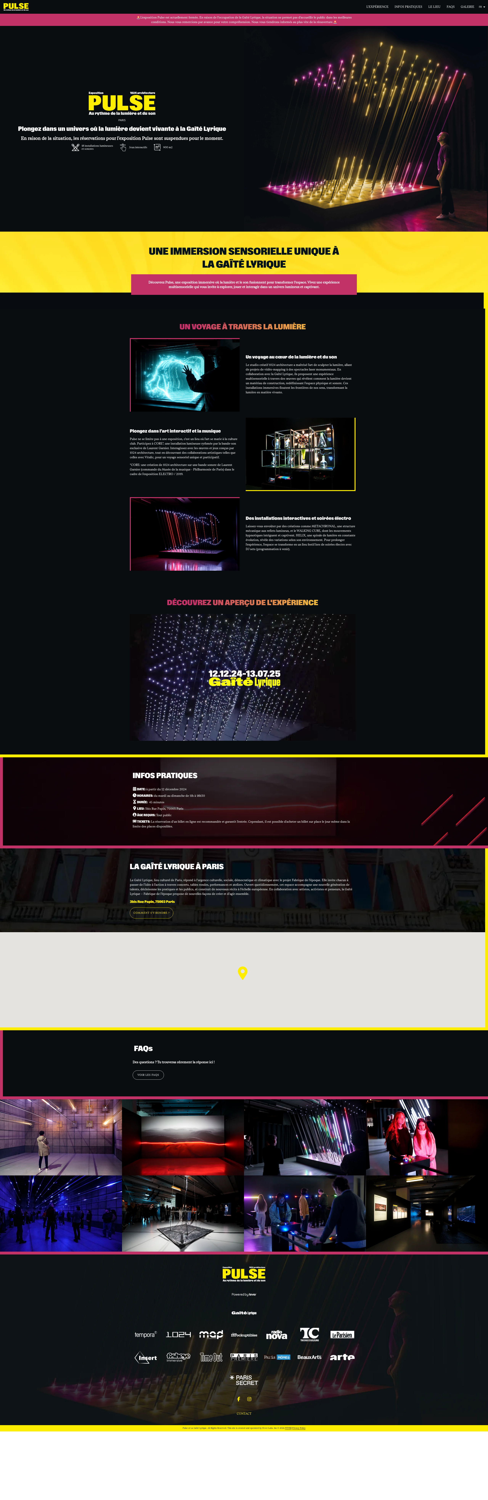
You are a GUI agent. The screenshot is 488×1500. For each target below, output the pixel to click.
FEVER (288, 1428)
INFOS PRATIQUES (408, 7)
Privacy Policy (299, 1428)
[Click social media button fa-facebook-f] (238, 1400)
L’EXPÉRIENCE (377, 7)
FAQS (451, 7)
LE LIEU (434, 7)
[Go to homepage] (18, 6)
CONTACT (244, 1413)
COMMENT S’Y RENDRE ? (151, 912)
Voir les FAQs (148, 1075)
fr (480, 7)
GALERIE (467, 7)
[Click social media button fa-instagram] (249, 1400)
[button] (242, 973)
